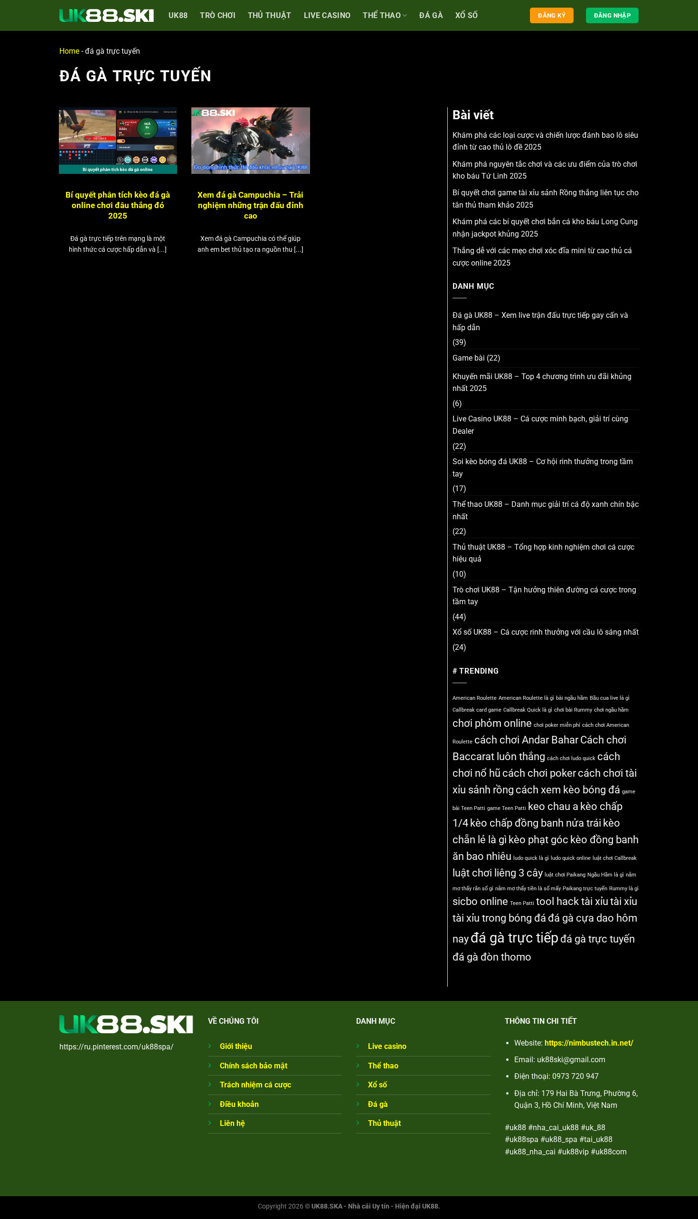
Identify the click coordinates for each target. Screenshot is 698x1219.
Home (69, 51)
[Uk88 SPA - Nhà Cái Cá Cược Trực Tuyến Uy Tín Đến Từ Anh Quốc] (106, 15)
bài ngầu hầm (572, 698)
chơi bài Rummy (573, 710)
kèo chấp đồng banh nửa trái (535, 823)
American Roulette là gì (526, 698)
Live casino (327, 15)
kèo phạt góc (538, 840)
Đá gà (431, 15)
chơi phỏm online (492, 723)
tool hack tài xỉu (572, 901)
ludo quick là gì (531, 858)
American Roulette (475, 698)
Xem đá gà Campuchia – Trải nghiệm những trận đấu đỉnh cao (250, 205)
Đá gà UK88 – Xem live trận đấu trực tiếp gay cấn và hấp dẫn (540, 321)
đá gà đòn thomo (492, 957)
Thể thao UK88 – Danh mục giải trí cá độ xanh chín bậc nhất (546, 510)
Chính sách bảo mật (253, 1065)
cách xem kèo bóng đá (568, 790)
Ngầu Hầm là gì (605, 875)
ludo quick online (571, 858)
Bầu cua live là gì (610, 698)
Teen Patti (522, 903)
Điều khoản (239, 1104)
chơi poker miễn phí (557, 725)
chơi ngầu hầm (611, 710)
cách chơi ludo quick (571, 758)
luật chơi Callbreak (615, 858)
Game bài (469, 357)
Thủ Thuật (270, 15)
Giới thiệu (236, 1046)
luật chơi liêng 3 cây (498, 873)
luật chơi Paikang (565, 875)
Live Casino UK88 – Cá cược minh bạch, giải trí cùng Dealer (540, 425)
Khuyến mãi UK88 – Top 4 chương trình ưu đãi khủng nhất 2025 (542, 382)
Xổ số (466, 15)
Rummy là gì (624, 889)
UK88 (178, 15)
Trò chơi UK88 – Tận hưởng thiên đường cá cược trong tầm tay (544, 596)
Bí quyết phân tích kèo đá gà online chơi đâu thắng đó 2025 (118, 205)
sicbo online (480, 901)
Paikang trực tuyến (585, 889)
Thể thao (382, 15)
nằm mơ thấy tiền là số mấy (528, 889)
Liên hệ (232, 1123)
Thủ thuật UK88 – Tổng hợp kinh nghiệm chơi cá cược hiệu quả (543, 553)
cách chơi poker (539, 773)
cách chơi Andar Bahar (526, 740)
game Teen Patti (506, 808)
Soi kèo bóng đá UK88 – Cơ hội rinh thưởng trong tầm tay (543, 467)
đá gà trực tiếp (514, 938)
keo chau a (553, 806)
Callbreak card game (477, 710)
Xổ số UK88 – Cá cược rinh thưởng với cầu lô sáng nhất (546, 632)
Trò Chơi (218, 15)
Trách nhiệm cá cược (255, 1084)
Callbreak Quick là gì (527, 710)
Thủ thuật (384, 1123)
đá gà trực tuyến (597, 939)
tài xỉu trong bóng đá (499, 918)
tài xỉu (623, 901)
